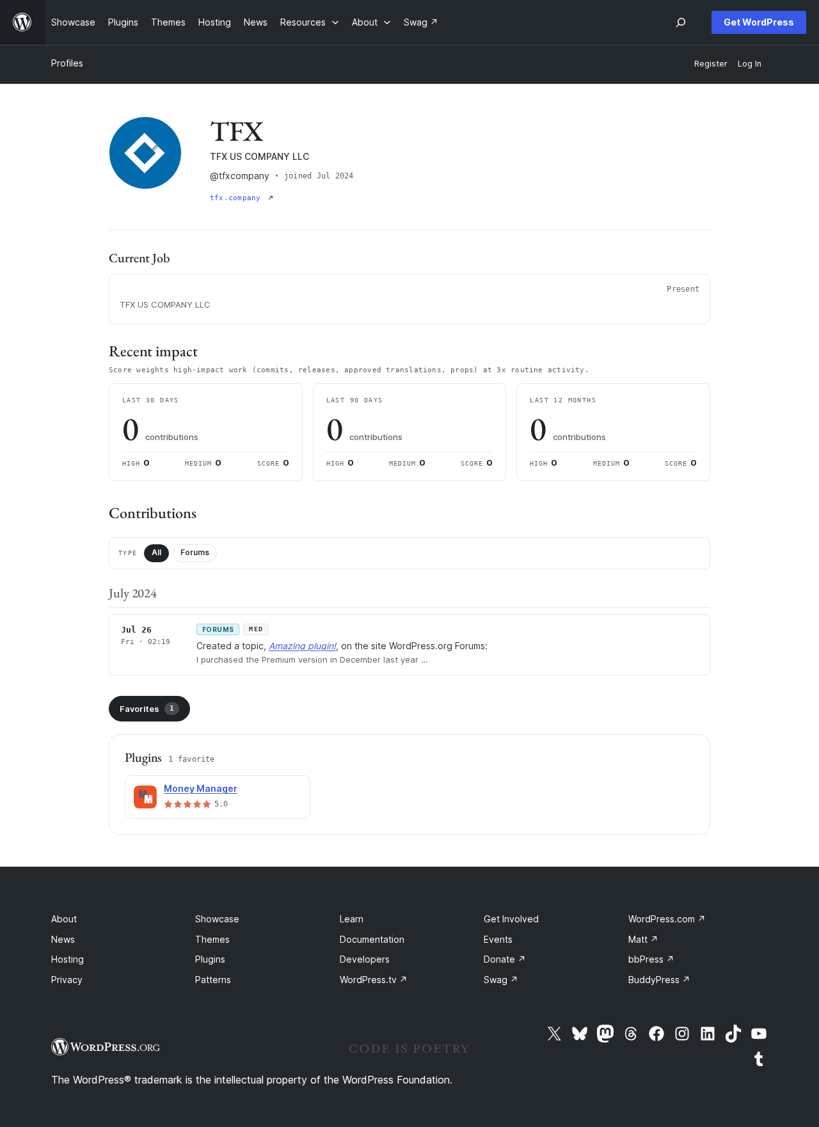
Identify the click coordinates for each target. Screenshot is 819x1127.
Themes (212, 939)
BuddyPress (659, 979)
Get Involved (511, 918)
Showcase (217, 918)
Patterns (213, 979)
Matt (643, 939)
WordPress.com (667, 918)
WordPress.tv (374, 979)
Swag (501, 979)
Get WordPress (759, 22)
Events (498, 939)
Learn (351, 918)
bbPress (651, 959)
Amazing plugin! (302, 645)
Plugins (210, 959)
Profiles (67, 63)
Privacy (67, 979)
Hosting (67, 959)
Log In (749, 63)
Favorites (147, 709)
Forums (194, 552)
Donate (505, 959)
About (64, 918)
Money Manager (200, 788)
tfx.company (238, 198)
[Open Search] (681, 22)
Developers (365, 959)
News (63, 939)
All (156, 552)
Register (711, 63)
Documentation (372, 939)
